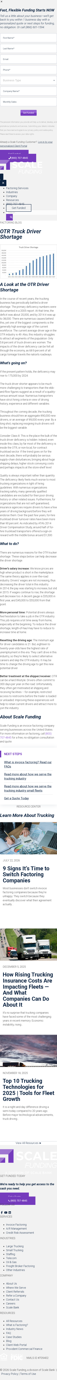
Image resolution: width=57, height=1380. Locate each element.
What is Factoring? (17, 1325)
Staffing (10, 1254)
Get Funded (28, 113)
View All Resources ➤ (28, 1143)
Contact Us (12, 1299)
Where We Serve (16, 1287)
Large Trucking (15, 1246)
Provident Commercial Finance (24, 1348)
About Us (11, 1283)
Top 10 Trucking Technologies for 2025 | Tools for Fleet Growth (28, 1090)
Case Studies (14, 1337)
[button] (28, 2)
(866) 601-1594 (35, 27)
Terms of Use (28, 1373)
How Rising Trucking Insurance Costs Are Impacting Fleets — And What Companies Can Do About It (28, 989)
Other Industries (15, 1270)
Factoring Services (17, 188)
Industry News (14, 1329)
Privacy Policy (9, 1373)
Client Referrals (15, 1291)
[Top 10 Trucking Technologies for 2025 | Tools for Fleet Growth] (28, 1050)
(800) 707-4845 (15, 204)
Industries (12, 192)
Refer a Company (16, 1295)
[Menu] (1, 177)
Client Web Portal (16, 1345)
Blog (8, 1341)
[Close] (3, 183)
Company (11, 196)
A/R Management (16, 1228)
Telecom (11, 1258)
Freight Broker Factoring (20, 1266)
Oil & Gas (11, 1262)
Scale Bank (12, 1307)
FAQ (8, 1333)
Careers (10, 1303)
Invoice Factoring (16, 1224)
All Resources (14, 1321)
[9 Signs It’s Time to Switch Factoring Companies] (28, 838)
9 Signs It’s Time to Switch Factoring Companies (26, 874)
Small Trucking (14, 1250)
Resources (12, 200)
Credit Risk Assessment (20, 1232)
